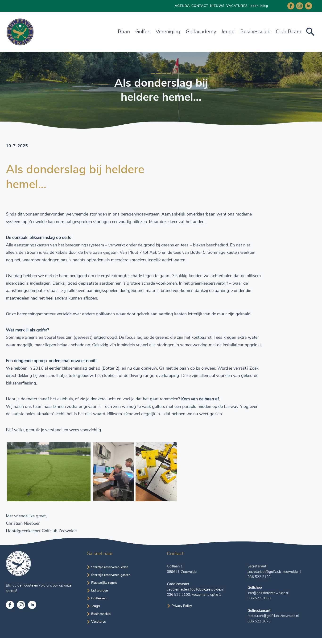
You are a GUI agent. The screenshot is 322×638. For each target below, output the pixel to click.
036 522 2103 (178, 594)
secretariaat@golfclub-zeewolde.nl (274, 572)
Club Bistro (288, 31)
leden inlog (259, 6)
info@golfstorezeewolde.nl (268, 593)
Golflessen (99, 598)
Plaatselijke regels (104, 582)
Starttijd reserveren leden (109, 567)
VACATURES (237, 6)
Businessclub (101, 614)
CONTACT (199, 6)
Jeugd (228, 31)
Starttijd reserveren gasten (110, 575)
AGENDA (182, 6)
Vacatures (98, 621)
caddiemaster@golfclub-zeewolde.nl (195, 589)
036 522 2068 (259, 598)
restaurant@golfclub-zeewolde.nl (273, 616)
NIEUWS (217, 6)
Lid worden (99, 590)
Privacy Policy (182, 606)
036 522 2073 (259, 621)
